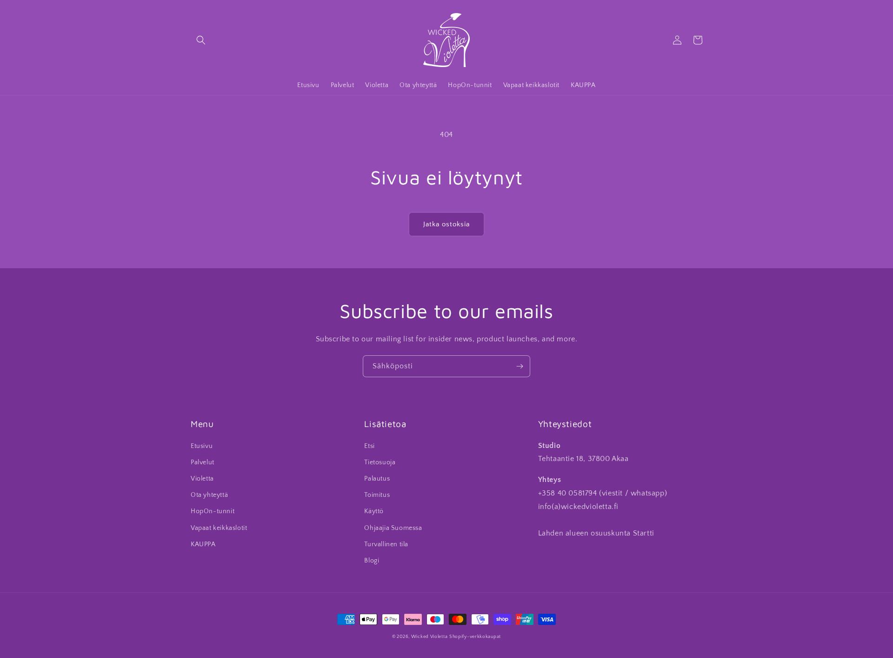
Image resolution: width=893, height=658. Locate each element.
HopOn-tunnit (212, 511)
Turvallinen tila (386, 544)
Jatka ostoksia (446, 224)
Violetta (202, 478)
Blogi (371, 560)
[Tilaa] (519, 366)
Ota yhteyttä (209, 495)
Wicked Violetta (429, 636)
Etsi (369, 446)
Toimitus (377, 495)
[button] (201, 40)
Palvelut (202, 462)
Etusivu (202, 446)
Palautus (377, 478)
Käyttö (374, 511)
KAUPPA (203, 544)
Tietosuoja (379, 462)
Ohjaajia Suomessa (393, 528)
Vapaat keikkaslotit (219, 528)
